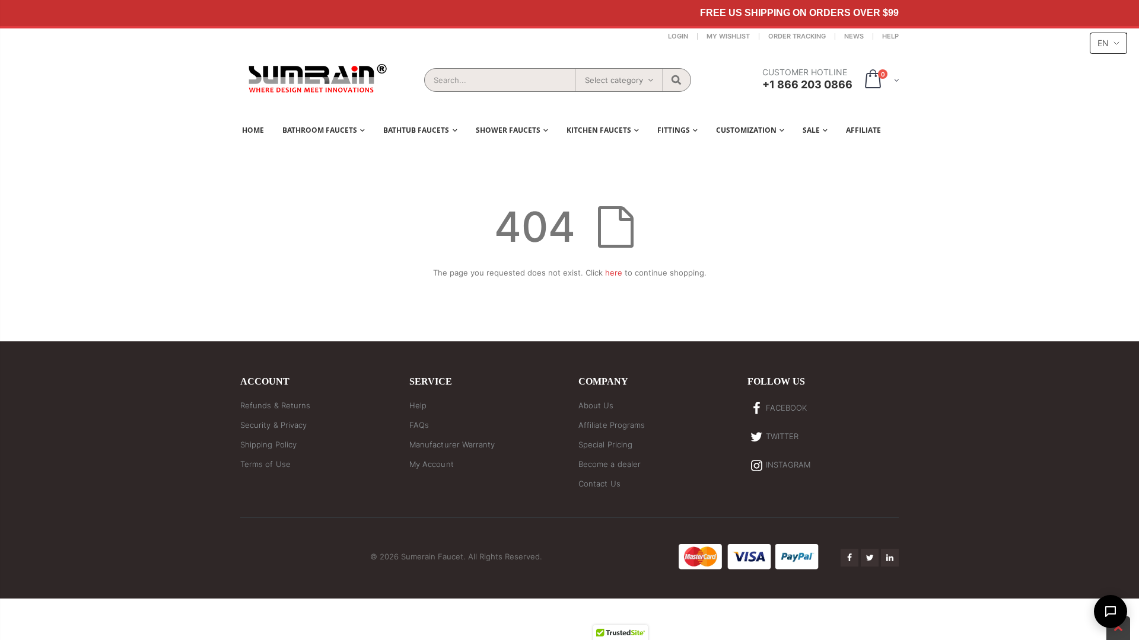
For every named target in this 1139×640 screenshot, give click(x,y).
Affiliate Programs (611, 425)
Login (678, 36)
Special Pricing (605, 444)
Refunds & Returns (275, 405)
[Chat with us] (1110, 611)
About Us (596, 405)
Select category (614, 80)
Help (890, 36)
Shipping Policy (268, 444)
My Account (431, 464)
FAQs (419, 425)
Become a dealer (609, 464)
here (613, 272)
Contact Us (599, 483)
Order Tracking (797, 36)
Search (676, 80)
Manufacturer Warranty (452, 444)
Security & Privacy (273, 425)
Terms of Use (265, 464)
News (854, 36)
